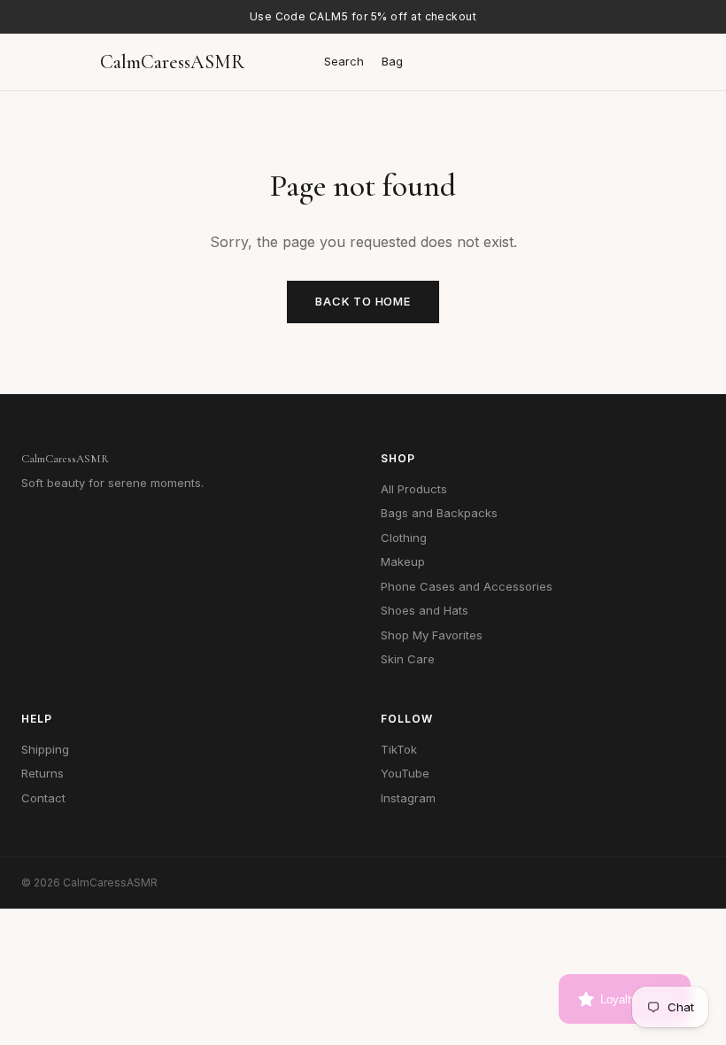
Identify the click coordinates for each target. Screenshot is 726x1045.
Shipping (45, 749)
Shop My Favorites (432, 635)
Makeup (403, 561)
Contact (43, 798)
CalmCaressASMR (172, 62)
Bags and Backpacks (439, 513)
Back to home (362, 301)
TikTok (399, 749)
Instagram (408, 798)
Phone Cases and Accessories (466, 586)
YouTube (405, 773)
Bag (392, 61)
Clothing (404, 537)
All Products (414, 489)
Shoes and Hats (424, 610)
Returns (42, 773)
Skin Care (408, 659)
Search (344, 61)
